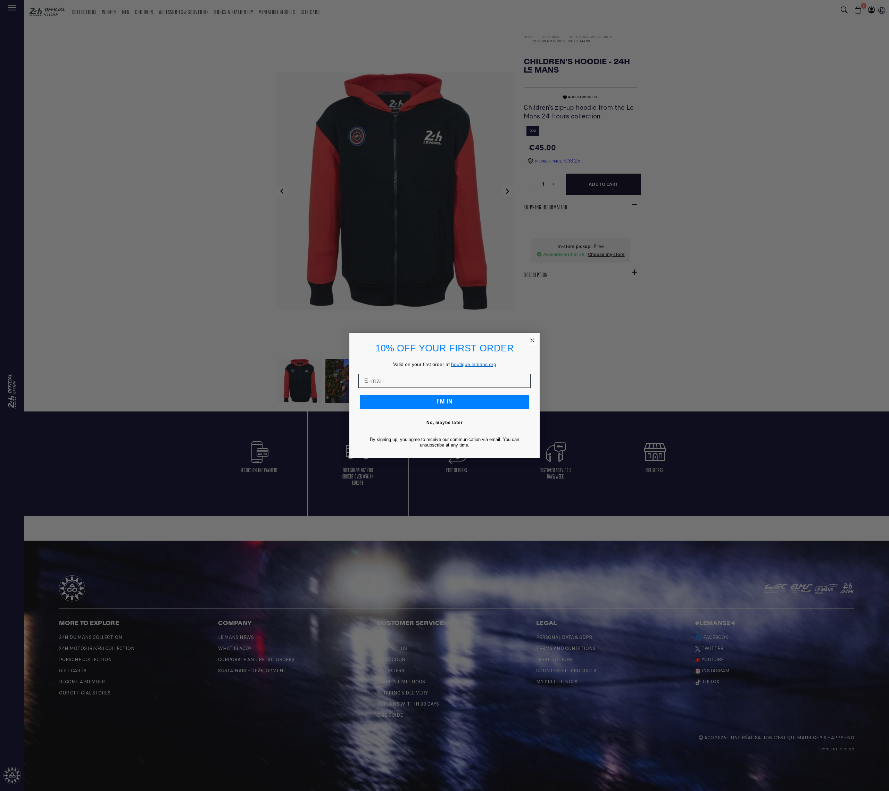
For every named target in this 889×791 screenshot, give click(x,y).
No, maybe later (444, 422)
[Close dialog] (532, 340)
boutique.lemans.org (473, 364)
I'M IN (445, 402)
